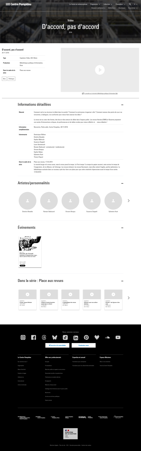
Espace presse (48, 400)
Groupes (47, 361)
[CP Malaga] (70, 419)
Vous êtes (132, 8)
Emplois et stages (22, 373)
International (21, 381)
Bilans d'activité (22, 369)
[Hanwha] (118, 419)
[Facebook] (33, 338)
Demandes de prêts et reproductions (54, 373)
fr (135, 4)
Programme (94, 4)
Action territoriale (22, 385)
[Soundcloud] (107, 338)
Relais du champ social (50, 385)
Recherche (47, 392)
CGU (67, 445)
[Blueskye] (54, 338)
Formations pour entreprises (79, 361)
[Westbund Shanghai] (104, 419)
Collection (107, 4)
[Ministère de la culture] (70, 433)
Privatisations (48, 365)
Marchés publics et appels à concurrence (55, 369)
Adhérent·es (21, 377)
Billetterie (112, 8)
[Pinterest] (86, 338)
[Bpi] (25, 419)
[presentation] (128, 200)
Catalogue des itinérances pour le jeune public (56, 388)
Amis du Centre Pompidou (106, 365)
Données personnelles (75, 445)
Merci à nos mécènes (105, 361)
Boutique (123, 8)
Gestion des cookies (86, 445)
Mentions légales (54, 445)
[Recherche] (130, 4)
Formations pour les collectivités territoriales (83, 365)
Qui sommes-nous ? (22, 361)
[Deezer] (97, 338)
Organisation (21, 365)
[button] (70, 105)
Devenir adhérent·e (99, 8)
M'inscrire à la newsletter (57, 345)
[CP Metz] (56, 419)
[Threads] (44, 338)
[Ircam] (42, 419)
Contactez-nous (84, 345)
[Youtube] (118, 338)
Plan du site (62, 445)
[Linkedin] (75, 338)
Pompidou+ (120, 4)
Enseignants (48, 381)
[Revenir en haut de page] (136, 446)
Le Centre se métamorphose (79, 4)
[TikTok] (65, 338)
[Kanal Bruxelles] (87, 419)
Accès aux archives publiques (52, 396)
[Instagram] (23, 338)
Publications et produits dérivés (52, 377)
